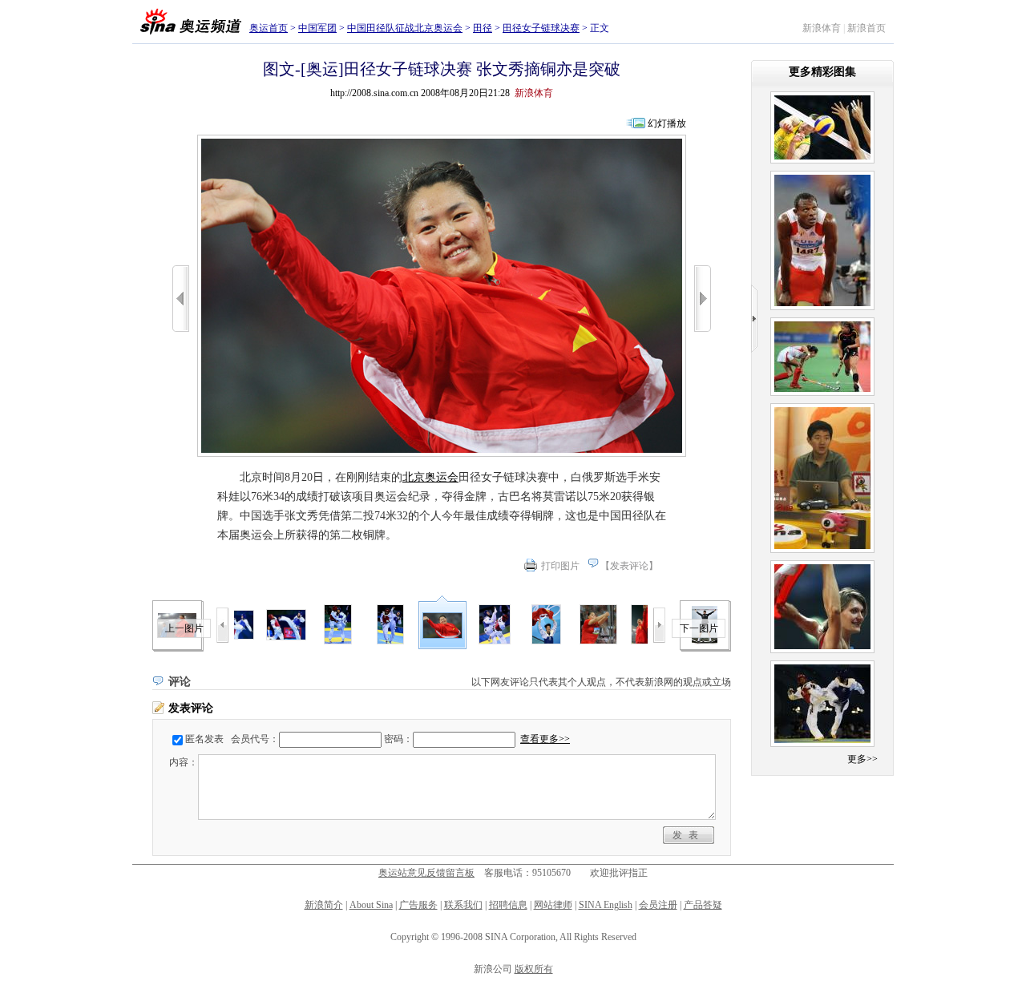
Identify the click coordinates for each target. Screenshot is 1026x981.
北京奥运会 (430, 477)
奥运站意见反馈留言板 (426, 872)
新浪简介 (324, 904)
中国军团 (317, 28)
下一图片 (699, 628)
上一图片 (184, 628)
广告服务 (418, 904)
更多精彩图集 (822, 72)
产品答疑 (703, 904)
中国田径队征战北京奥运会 (405, 28)
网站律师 (553, 904)
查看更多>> (545, 739)
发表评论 (629, 565)
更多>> (862, 759)
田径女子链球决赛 (541, 28)
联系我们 (463, 904)
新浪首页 (866, 28)
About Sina (371, 904)
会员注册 (658, 904)
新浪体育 (821, 28)
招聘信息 (508, 904)
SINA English (605, 904)
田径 (482, 28)
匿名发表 (204, 739)
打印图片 (560, 565)
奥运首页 (268, 28)
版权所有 (534, 969)
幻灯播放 (667, 123)
